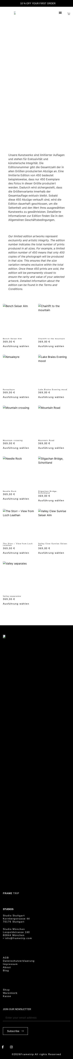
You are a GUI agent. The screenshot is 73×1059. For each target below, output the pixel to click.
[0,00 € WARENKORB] (68, 13)
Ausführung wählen (16, 346)
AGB (6, 957)
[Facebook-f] (2, 1047)
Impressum (10, 964)
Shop (6, 983)
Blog (6, 970)
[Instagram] (11, 1047)
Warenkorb (10, 993)
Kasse (7, 996)
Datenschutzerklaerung (19, 961)
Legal (7, 951)
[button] (60, 12)
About (7, 967)
